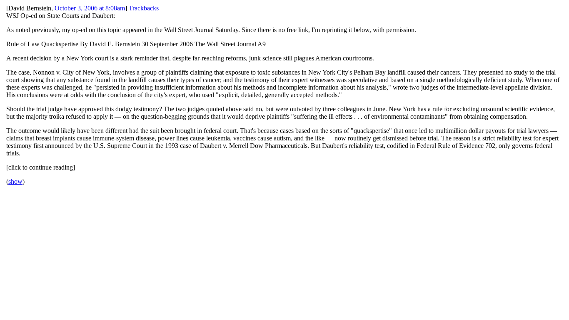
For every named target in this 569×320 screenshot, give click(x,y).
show (15, 181)
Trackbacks (144, 8)
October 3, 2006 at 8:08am (90, 8)
